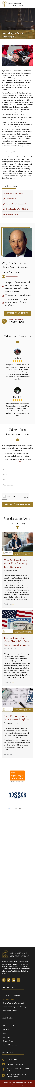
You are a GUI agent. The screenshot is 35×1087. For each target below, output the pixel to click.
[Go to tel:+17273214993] (17, 321)
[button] (17, 313)
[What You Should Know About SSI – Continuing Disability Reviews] (17, 544)
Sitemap (20, 1085)
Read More (9, 604)
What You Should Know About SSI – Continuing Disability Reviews (15, 563)
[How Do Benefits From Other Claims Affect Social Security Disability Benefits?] (17, 622)
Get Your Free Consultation (17, 504)
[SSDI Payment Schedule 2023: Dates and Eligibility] (17, 700)
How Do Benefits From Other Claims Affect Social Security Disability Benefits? (17, 641)
